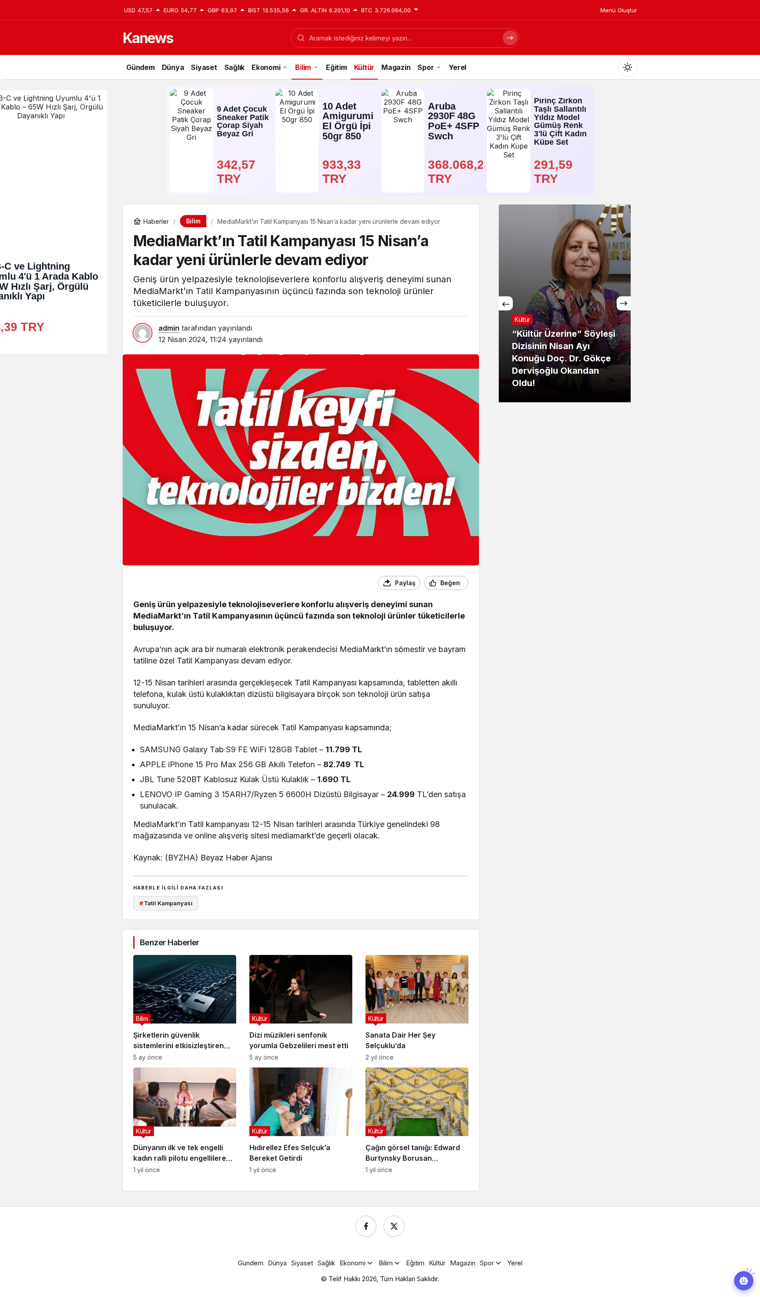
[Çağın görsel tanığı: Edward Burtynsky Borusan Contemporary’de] (416, 1120)
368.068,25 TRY (455, 172)
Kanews (148, 38)
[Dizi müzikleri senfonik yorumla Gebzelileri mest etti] (300, 1008)
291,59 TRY (555, 172)
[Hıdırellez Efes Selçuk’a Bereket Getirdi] (300, 1120)
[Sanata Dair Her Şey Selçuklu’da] (416, 1008)
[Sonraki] (624, 303)
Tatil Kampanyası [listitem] (166, 903)
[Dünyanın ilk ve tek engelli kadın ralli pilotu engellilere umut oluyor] (184, 1120)
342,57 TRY (238, 172)
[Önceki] (506, 303)
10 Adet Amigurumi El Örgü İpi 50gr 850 (347, 121)
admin (168, 328)
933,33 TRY (343, 172)
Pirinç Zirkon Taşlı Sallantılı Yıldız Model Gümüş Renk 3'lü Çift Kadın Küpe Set (560, 121)
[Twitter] (394, 1226)
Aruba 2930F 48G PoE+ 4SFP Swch (453, 121)
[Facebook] (365, 1226)
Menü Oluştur (618, 10)
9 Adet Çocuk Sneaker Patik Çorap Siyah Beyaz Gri (243, 121)
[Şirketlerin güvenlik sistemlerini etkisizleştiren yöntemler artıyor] (184, 1008)
